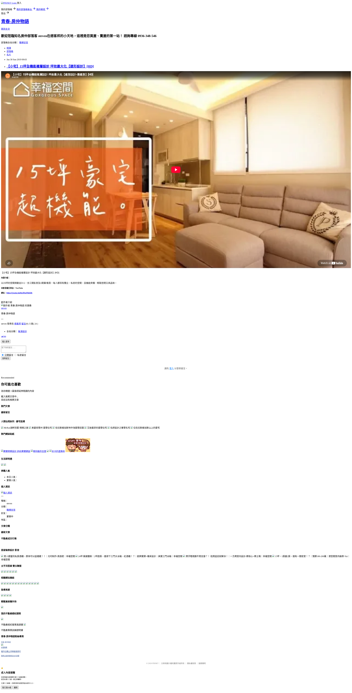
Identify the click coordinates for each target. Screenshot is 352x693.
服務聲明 (202, 663)
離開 (15, 688)
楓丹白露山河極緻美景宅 (11, 651)
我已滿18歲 (6, 688)
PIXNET (155, 663)
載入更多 (5, 342)
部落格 (10, 51)
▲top (3, 336)
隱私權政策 (191, 663)
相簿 (9, 48)
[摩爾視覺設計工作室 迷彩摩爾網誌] (15, 451)
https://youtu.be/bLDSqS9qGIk (19, 293)
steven (4, 308)
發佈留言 (5, 358)
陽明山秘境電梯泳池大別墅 (10, 656)
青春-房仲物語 (15, 21)
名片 (9, 55)
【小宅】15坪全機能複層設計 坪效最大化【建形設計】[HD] (50, 66)
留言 (23, 324)
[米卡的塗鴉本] (57, 451)
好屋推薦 (4, 647)
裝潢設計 (22, 331)
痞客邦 (17, 324)
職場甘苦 (23, 42)
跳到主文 (5, 29)
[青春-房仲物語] (2, 645)
